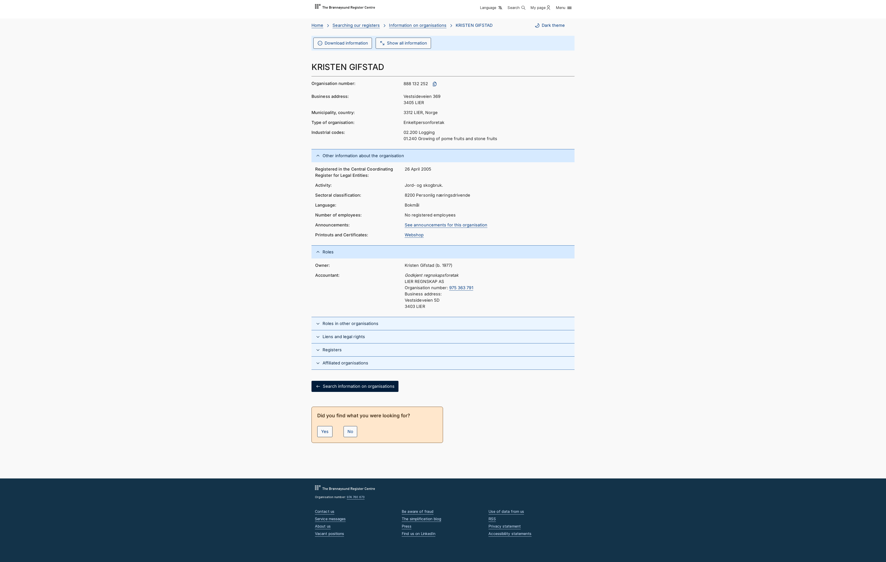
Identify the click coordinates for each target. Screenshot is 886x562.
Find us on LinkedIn (418, 533)
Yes (325, 431)
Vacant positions (329, 533)
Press (406, 526)
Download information (346, 43)
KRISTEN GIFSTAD (474, 25)
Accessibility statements (509, 533)
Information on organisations (417, 25)
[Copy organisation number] (434, 84)
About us (323, 526)
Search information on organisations (359, 386)
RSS (492, 519)
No (350, 431)
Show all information (407, 43)
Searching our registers (356, 25)
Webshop (414, 234)
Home (317, 25)
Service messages (330, 519)
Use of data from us (506, 511)
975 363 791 (461, 287)
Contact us (324, 511)
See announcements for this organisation (446, 224)
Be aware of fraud (418, 511)
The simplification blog (421, 519)
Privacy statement (504, 526)
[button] (492, 8)
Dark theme (553, 25)
